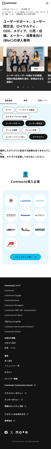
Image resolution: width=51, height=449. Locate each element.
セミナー (8, 372)
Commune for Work (14, 315)
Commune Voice (12, 300)
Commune (9, 290)
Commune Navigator (14, 305)
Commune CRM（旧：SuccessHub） (21, 310)
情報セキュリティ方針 (14, 406)
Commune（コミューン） (10, 9)
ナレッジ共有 (31, 130)
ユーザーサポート (13, 123)
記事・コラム (10, 347)
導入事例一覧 (25, 9)
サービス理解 (11, 130)
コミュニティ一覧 (12, 365)
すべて (8, 109)
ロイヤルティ (38, 136)
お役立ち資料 (10, 343)
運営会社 (8, 420)
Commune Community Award (18, 385)
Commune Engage (13, 295)
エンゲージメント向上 (15, 136)
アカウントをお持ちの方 (15, 414)
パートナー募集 (11, 378)
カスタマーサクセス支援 (16, 116)
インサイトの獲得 (26, 109)
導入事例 (8, 360)
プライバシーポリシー (14, 393)
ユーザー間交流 (35, 123)
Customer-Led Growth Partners (19, 326)
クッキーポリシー (12, 399)
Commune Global (13, 331)
